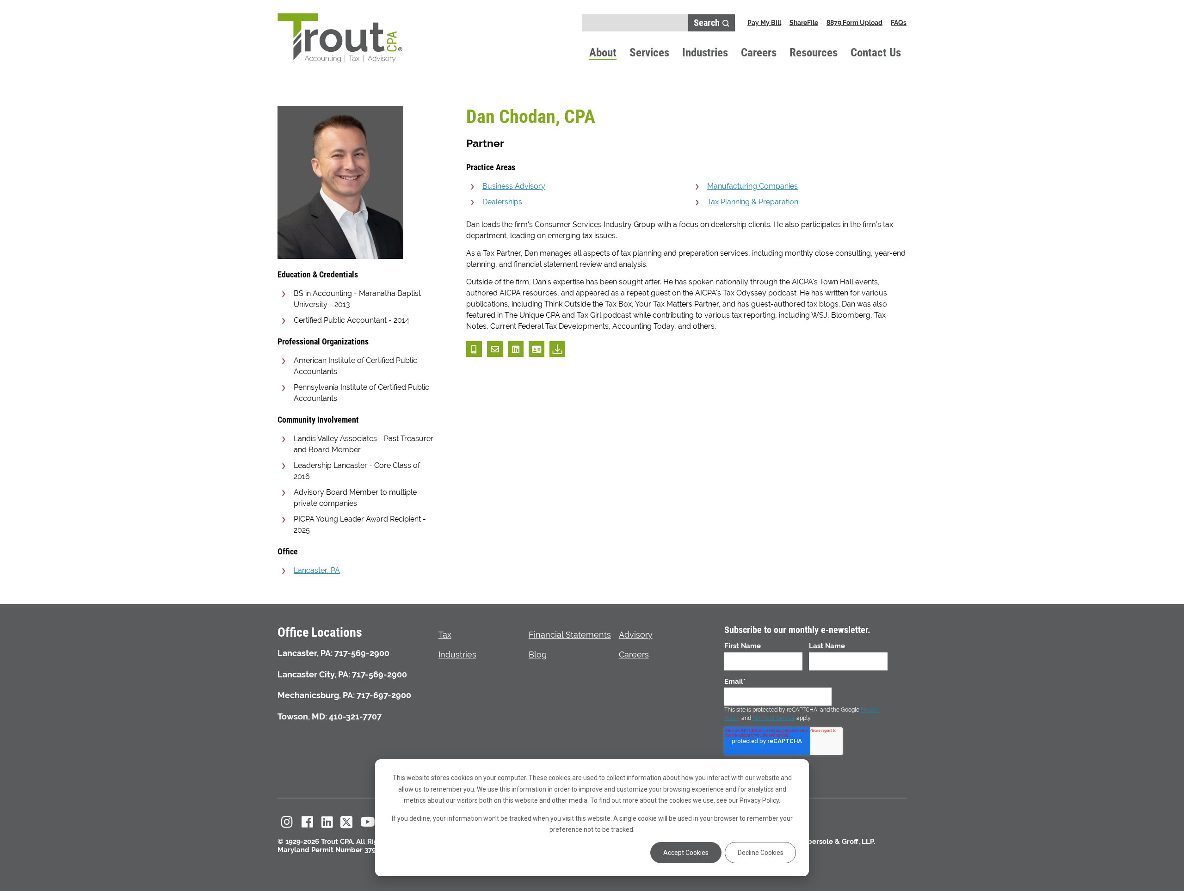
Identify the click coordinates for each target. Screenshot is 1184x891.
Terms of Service (773, 718)
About (603, 52)
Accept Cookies (686, 852)
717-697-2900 (384, 695)
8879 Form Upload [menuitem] (854, 22)
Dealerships (502, 201)
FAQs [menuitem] (898, 22)
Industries (705, 52)
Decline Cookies (760, 852)
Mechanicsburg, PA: (316, 695)
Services (649, 52)
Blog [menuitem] (538, 654)
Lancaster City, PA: (314, 674)
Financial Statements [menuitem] (570, 634)
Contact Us (876, 52)
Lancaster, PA (317, 570)
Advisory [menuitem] (636, 634)
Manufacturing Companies (752, 186)
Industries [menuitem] (457, 654)
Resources (813, 52)
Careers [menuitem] (634, 654)
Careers (759, 52)
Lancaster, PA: (305, 653)
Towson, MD (301, 716)
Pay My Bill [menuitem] (764, 22)
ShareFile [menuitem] (803, 22)
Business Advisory (513, 186)
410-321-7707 (355, 716)
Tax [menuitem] (444, 634)
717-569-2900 (361, 653)
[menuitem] (287, 822)
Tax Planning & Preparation (752, 201)
